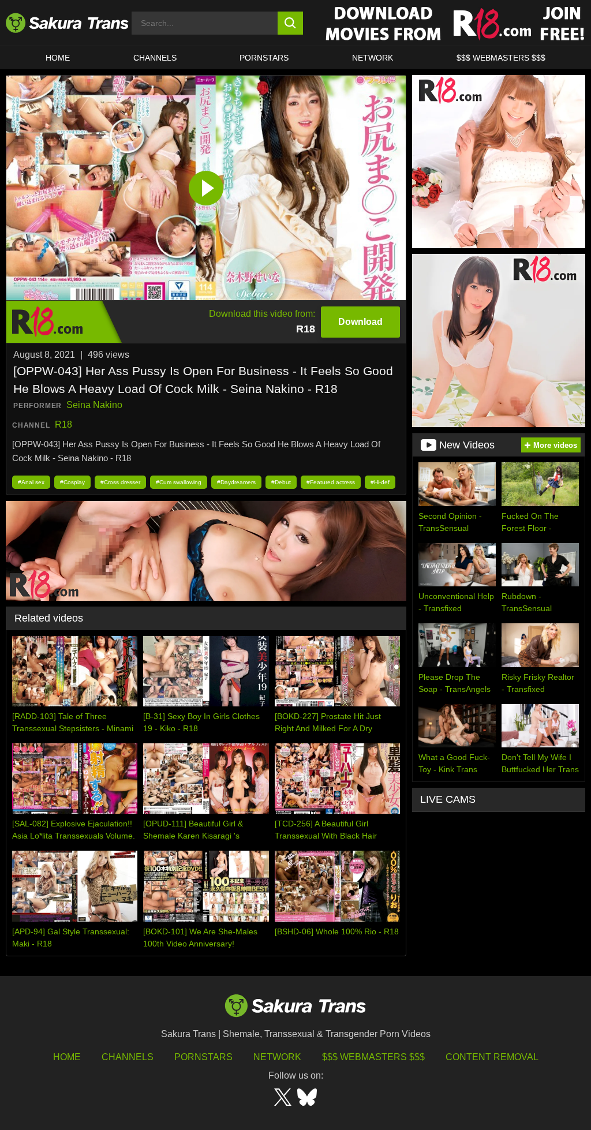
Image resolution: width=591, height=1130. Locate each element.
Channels (128, 1057)
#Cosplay (72, 482)
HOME (58, 57)
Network (372, 57)
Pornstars (203, 1057)
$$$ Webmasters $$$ (373, 1057)
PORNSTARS (264, 57)
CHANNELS (155, 57)
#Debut (281, 482)
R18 (63, 424)
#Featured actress (330, 482)
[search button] (291, 23)
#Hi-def (380, 482)
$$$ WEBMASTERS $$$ (501, 57)
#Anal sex (31, 482)
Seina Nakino (94, 405)
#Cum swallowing (178, 482)
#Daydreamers (236, 482)
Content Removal (492, 1057)
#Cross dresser (120, 482)
